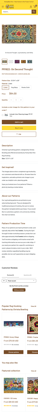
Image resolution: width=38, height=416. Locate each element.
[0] (34, 6)
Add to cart (19, 122)
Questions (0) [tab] (27, 275)
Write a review (19, 290)
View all (33, 371)
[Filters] (4, 281)
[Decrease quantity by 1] (11, 100)
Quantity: (5, 100)
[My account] (31, 7)
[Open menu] (3, 6)
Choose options (13, 352)
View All (33, 306)
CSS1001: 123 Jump (10, 398)
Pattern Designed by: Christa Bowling (16, 74)
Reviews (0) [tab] (10, 275)
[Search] (34, 12)
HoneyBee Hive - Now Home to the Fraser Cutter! (19, 1)
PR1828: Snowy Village (11, 337)
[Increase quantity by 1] (21, 100)
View (11, 116)
